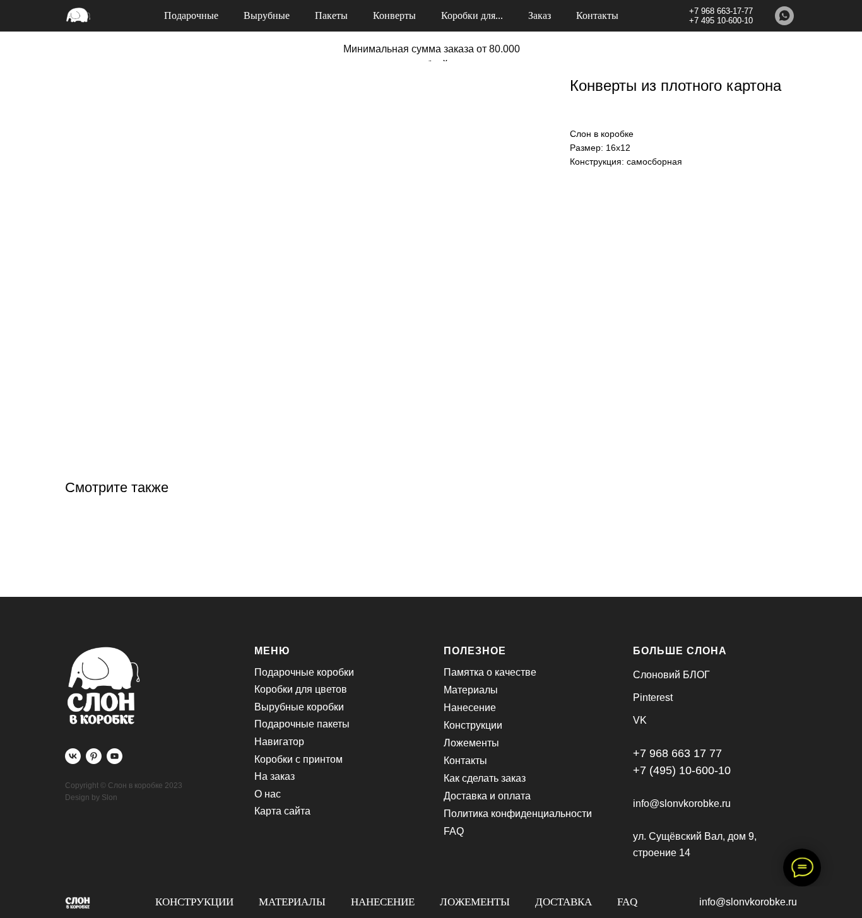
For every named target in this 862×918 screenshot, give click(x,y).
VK (640, 720)
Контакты (597, 15)
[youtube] (114, 756)
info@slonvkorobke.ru (748, 902)
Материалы (292, 902)
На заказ (274, 776)
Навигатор (279, 741)
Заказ (539, 15)
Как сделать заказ (485, 778)
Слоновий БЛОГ (671, 674)
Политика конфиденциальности (518, 813)
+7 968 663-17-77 (721, 11)
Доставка (563, 902)
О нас (267, 794)
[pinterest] (94, 756)
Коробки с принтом (298, 759)
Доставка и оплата (487, 796)
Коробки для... (472, 15)
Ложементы (475, 902)
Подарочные (191, 15)
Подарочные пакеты (302, 724)
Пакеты (331, 15)
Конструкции (194, 902)
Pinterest (653, 697)
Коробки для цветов (300, 689)
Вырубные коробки (299, 707)
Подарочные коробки (304, 672)
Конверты (394, 15)
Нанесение (383, 902)
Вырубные (267, 15)
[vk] (73, 756)
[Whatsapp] (784, 15)
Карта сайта (282, 811)
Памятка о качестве (490, 672)
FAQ (627, 902)
